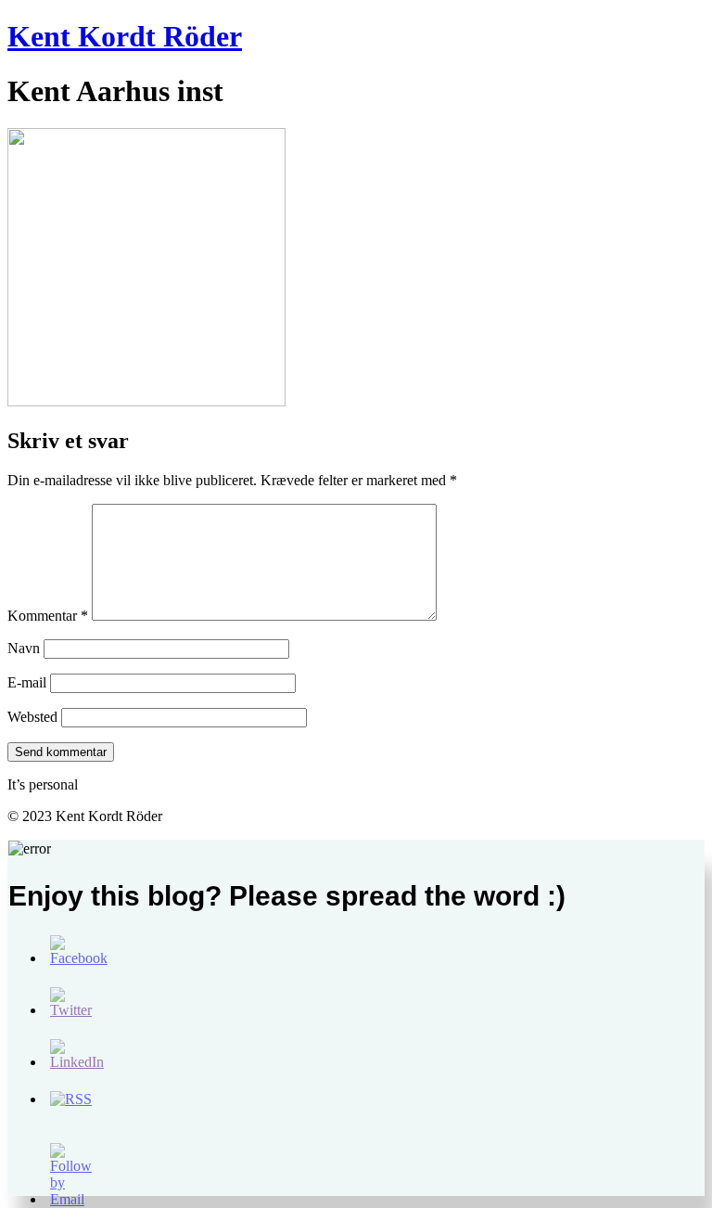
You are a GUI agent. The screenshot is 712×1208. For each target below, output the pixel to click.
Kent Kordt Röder (124, 36)
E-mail (26, 682)
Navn (23, 648)
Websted (32, 717)
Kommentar (47, 615)
